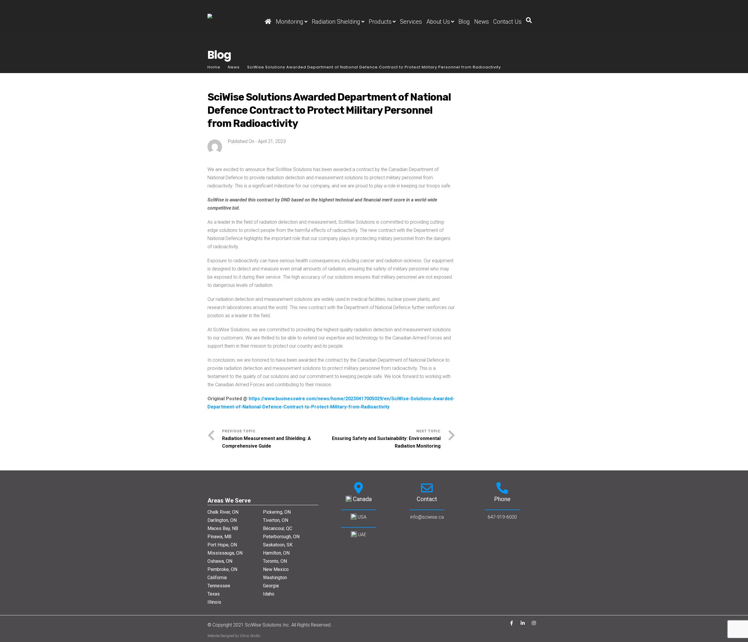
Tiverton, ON (275, 520)
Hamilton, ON (276, 553)
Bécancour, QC (277, 528)
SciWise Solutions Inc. (268, 625)
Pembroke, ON (222, 569)
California (217, 577)
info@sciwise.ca (427, 517)
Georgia (271, 585)
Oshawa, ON (219, 561)
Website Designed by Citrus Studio (233, 636)
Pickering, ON (277, 512)
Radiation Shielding (336, 21)
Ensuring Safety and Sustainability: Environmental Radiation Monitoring (386, 442)
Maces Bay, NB (222, 528)
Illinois (214, 602)
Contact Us (507, 21)
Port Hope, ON (222, 545)
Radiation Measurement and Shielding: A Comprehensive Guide (266, 442)
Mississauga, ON (225, 553)
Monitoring (289, 21)
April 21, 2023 (272, 141)
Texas (213, 594)
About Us (438, 21)
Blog (464, 21)
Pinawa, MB (219, 536)
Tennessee (218, 585)
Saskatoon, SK (277, 545)
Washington (275, 577)
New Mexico (276, 569)
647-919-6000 (502, 517)
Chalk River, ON (222, 512)
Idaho (268, 594)
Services (411, 21)
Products (380, 21)
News (481, 21)
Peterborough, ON (281, 536)
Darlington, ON (222, 520)
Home (213, 67)
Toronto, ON (275, 561)
